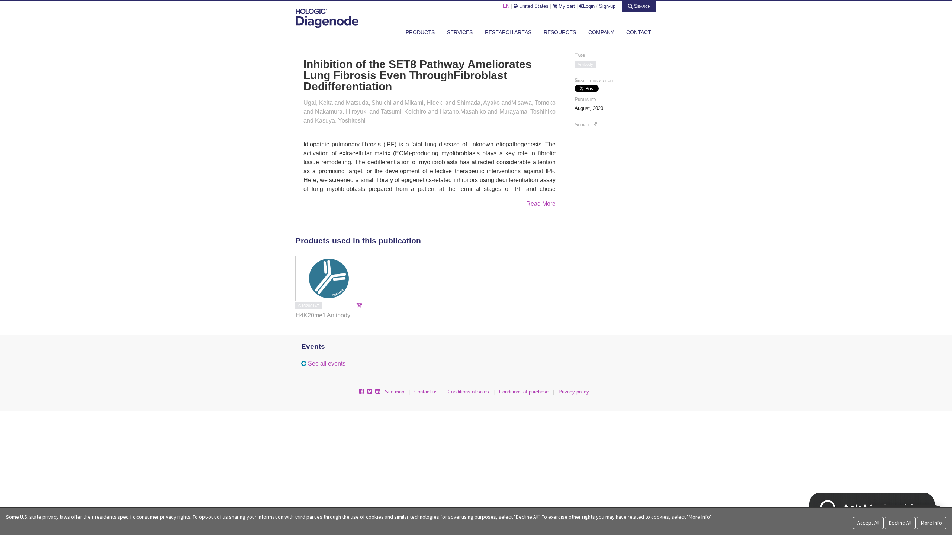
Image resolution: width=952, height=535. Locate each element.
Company (601, 32)
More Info (931, 522)
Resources (560, 32)
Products (420, 32)
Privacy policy (574, 392)
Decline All (900, 522)
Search (641, 6)
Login (589, 6)
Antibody (585, 64)
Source (583, 124)
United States (533, 6)
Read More (541, 204)
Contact (638, 32)
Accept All (868, 522)
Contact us (426, 392)
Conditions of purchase (524, 392)
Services (460, 32)
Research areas (508, 32)
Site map (394, 392)
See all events (326, 363)
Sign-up (607, 6)
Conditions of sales (468, 392)
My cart (566, 6)
